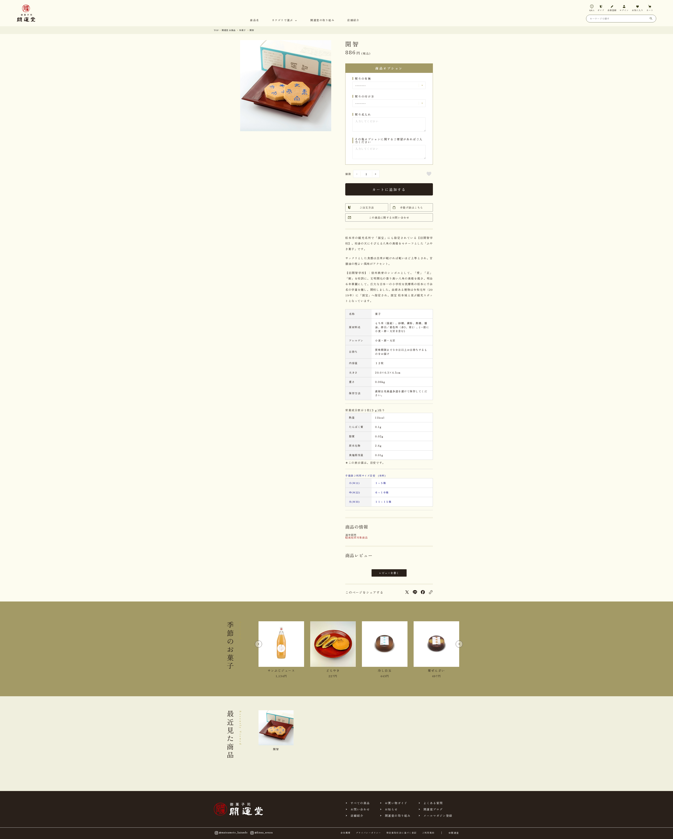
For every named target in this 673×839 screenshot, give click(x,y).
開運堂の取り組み (322, 20)
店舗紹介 (353, 20)
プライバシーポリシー (368, 833)
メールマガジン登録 (438, 815)
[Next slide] (459, 644)
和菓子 (242, 30)
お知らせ (391, 809)
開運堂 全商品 (228, 30)
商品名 (254, 20)
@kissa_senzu (264, 832)
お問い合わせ (360, 809)
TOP (216, 30)
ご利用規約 (428, 833)
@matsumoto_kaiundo (233, 832)
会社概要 (346, 833)
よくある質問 (433, 803)
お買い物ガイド (396, 803)
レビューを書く (389, 573)
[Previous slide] (258, 644)
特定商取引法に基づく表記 (401, 833)
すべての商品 (360, 803)
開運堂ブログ (433, 809)
